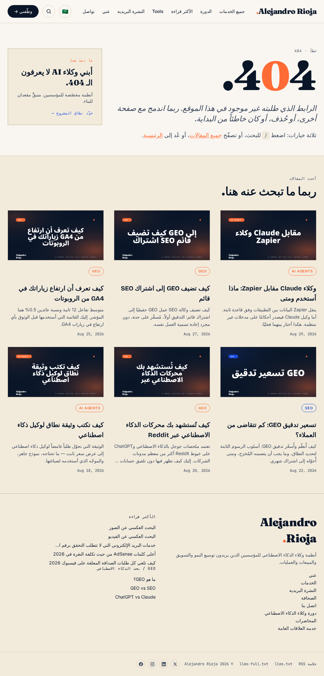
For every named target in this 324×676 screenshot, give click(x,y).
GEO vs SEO (143, 588)
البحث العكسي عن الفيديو (132, 536)
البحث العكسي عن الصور (132, 527)
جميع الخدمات (232, 11)
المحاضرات (306, 620)
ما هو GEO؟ (145, 579)
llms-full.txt (254, 664)
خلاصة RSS (307, 664)
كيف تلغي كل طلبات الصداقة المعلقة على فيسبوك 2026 (102, 562)
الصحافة (308, 597)
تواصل (89, 11)
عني (106, 11)
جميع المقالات (206, 135)
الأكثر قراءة (182, 11)
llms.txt (283, 664)
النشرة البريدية (131, 11)
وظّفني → (23, 11)
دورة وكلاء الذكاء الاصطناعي (290, 613)
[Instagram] (152, 664)
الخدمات (308, 582)
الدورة (206, 11)
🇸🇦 (65, 11)
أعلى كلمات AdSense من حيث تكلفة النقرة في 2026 (104, 554)
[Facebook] (140, 664)
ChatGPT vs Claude (135, 597)
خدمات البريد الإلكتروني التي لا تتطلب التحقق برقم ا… (105, 545)
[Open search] (48, 11)
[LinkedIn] (163, 664)
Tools (158, 11)
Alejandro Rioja (286, 11)
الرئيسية (153, 135)
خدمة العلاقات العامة (297, 628)
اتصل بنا (309, 605)
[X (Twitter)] (175, 664)
